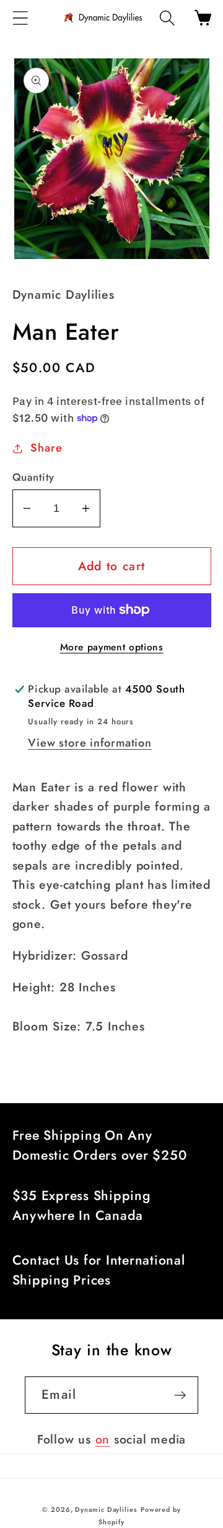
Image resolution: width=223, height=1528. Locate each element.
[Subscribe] (180, 1395)
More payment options (112, 647)
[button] (20, 17)
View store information (89, 743)
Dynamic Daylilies (106, 1509)
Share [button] (46, 448)
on (102, 1439)
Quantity (33, 477)
